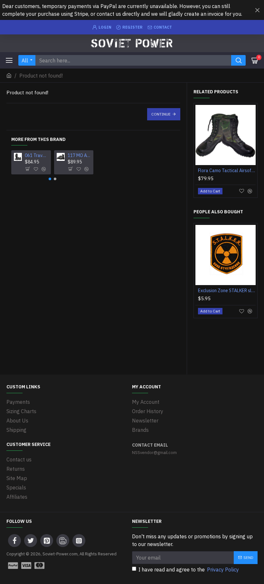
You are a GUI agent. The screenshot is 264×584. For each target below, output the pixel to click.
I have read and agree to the (188, 569)
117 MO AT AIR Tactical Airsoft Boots (79, 155)
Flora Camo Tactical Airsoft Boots (227, 170)
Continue (161, 114)
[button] (50, 179)
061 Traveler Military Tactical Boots (36, 155)
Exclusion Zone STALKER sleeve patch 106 (227, 290)
